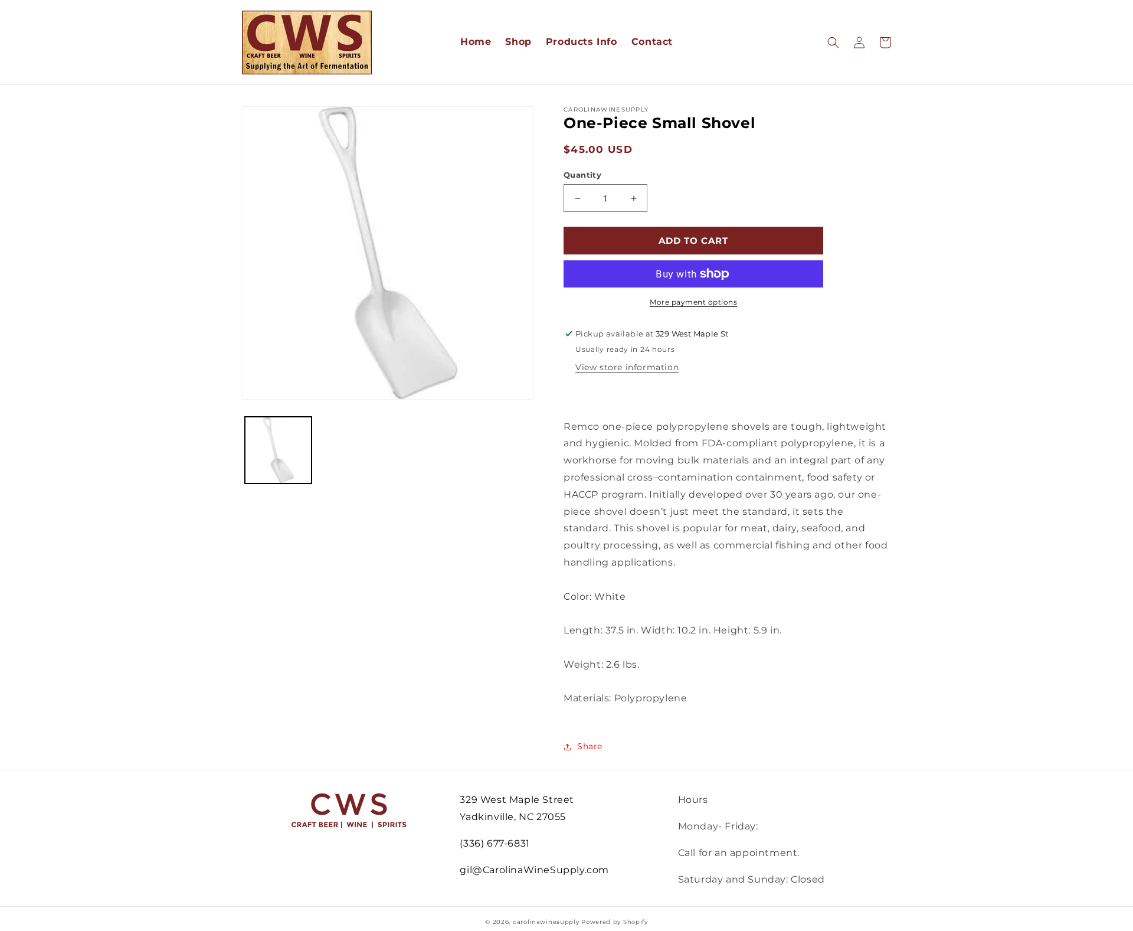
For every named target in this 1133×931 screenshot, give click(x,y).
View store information (627, 367)
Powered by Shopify (614, 922)
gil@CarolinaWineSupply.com (534, 870)
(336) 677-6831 (494, 843)
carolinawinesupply (546, 922)
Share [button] (589, 746)
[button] (833, 42)
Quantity (582, 174)
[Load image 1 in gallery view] (278, 450)
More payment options (693, 302)
